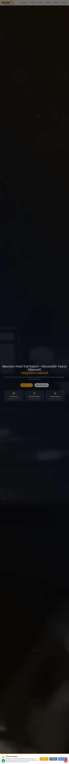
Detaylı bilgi (26, 761)
